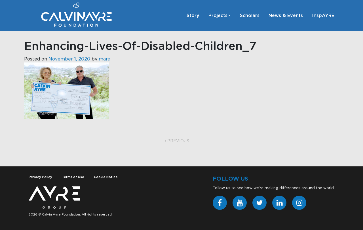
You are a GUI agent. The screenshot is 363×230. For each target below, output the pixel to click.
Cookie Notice (106, 177)
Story (193, 15)
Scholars (249, 15)
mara (104, 59)
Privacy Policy (40, 177)
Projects (217, 15)
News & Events (286, 15)
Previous (177, 141)
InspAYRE (323, 15)
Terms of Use (73, 177)
